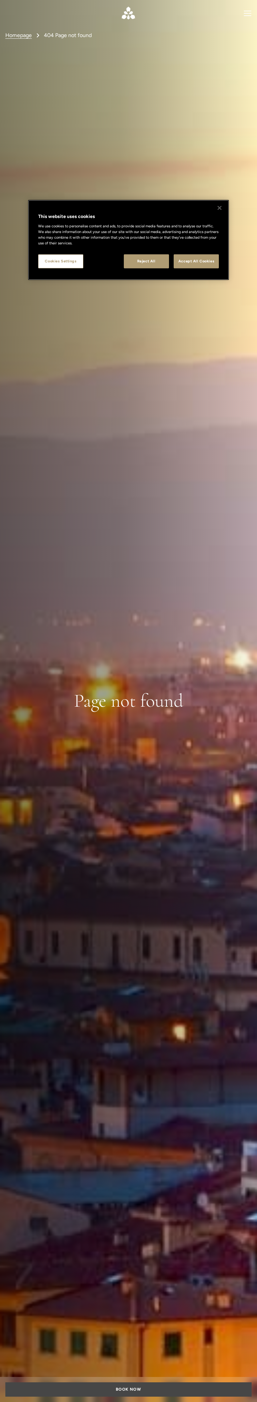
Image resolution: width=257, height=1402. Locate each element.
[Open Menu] (248, 13)
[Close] (219, 208)
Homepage (18, 35)
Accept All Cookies (196, 261)
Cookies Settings (60, 261)
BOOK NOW (128, 1389)
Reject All (146, 261)
